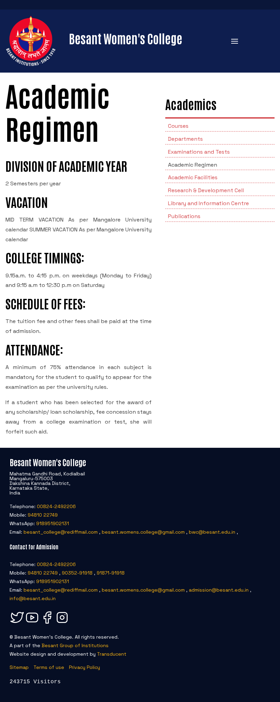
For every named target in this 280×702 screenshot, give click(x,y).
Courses (178, 125)
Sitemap (19, 667)
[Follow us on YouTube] (32, 623)
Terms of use (48, 667)
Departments (185, 138)
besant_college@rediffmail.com (61, 532)
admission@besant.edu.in (219, 590)
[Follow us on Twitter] (17, 623)
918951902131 (52, 523)
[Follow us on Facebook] (47, 623)
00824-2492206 (56, 506)
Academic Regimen (192, 164)
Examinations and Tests (199, 151)
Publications (184, 216)
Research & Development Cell (206, 190)
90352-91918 (77, 573)
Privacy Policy (84, 667)
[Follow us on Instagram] (62, 623)
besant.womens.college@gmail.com (143, 532)
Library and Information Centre (208, 203)
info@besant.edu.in (33, 598)
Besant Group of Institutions (75, 645)
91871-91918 (111, 573)
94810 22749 (43, 515)
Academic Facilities (193, 177)
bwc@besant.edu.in (212, 532)
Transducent (111, 654)
